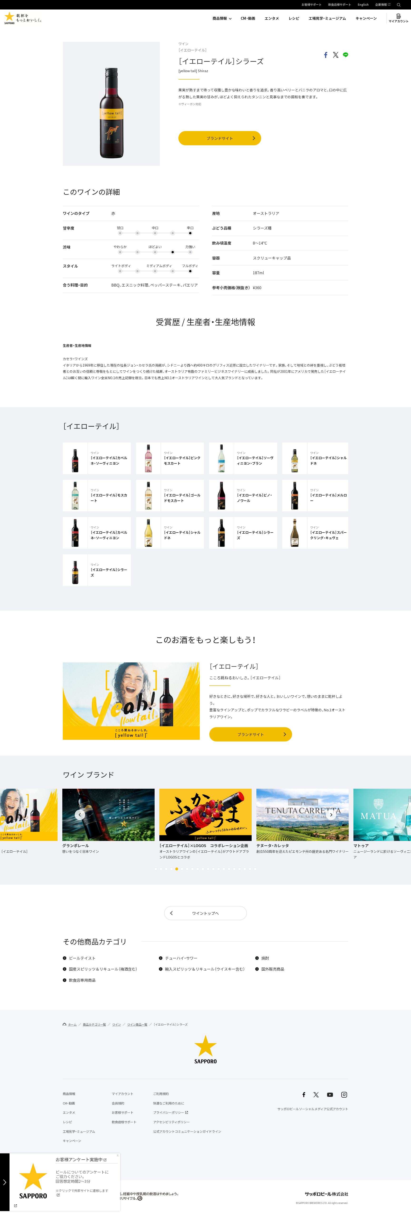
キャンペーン (366, 18)
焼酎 (265, 958)
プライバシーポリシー (168, 1112)
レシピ (294, 18)
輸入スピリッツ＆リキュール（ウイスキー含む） (205, 969)
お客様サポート (312, 5)
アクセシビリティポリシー (171, 1122)
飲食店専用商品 (82, 980)
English (363, 5)
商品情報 (220, 18)
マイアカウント (399, 21)
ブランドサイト (219, 138)
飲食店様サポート (339, 5)
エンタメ (272, 18)
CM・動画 (248, 18)
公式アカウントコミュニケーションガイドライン (187, 1131)
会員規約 (118, 1103)
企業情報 (381, 5)
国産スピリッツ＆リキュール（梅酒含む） (103, 969)
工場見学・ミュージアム (327, 18)
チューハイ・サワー (181, 958)
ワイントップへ (205, 913)
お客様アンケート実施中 (79, 1159)
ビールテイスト (82, 958)
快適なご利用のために (168, 1103)
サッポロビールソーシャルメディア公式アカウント (312, 1109)
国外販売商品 (272, 969)
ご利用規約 (161, 1093)
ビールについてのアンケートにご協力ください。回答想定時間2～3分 (82, 1181)
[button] (155, 869)
